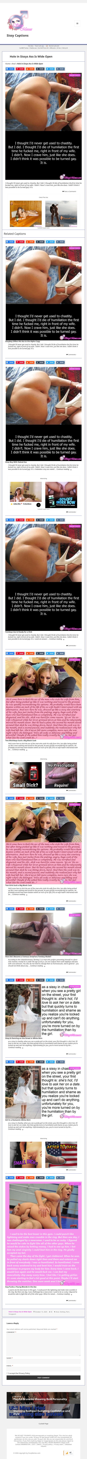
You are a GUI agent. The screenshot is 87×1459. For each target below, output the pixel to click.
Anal (13, 63)
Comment (11, 1332)
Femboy (62, 1312)
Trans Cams (38, 46)
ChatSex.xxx (33, 48)
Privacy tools (58, 1444)
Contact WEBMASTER (22, 1444)
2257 (33, 1444)
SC (51, 1312)
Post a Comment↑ (70, 191)
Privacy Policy (24, 1373)
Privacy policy (48, 1444)
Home (7, 63)
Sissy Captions (17, 35)
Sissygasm (12, 1314)
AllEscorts (53, 48)
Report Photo (75, 75)
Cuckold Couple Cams (43, 228)
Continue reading (64, 469)
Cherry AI (65, 48)
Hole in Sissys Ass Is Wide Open (20, 1312)
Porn (67, 1312)
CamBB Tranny (23, 48)
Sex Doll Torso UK (43, 48)
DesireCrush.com (54, 46)
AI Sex (59, 48)
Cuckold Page (43, 1424)
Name (10, 1358)
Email (10, 1366)
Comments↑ (72, 354)
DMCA (39, 1444)
